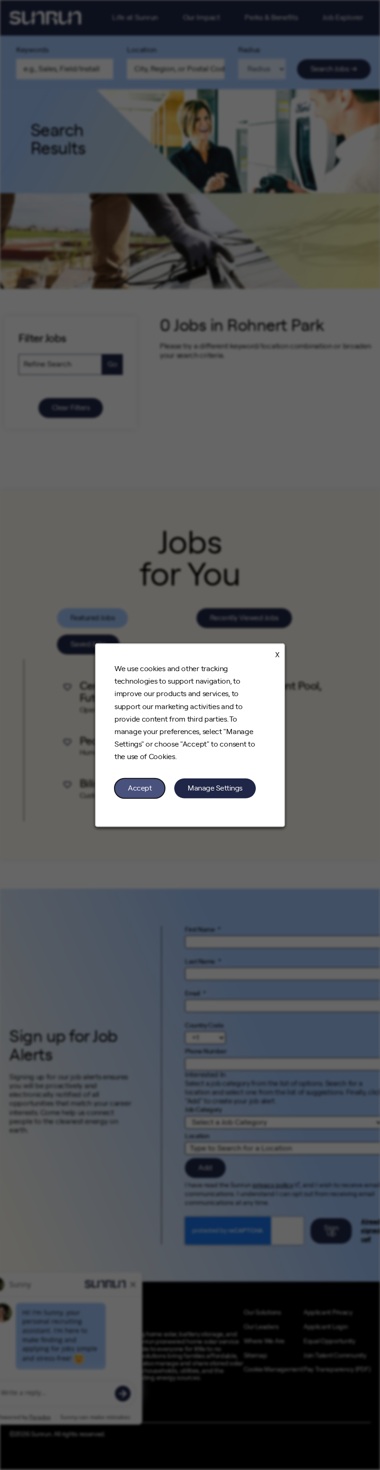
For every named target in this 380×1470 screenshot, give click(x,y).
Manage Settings (215, 787)
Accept (140, 787)
